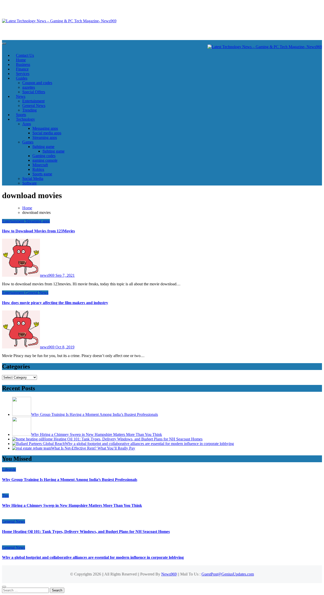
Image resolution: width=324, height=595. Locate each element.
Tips (5, 495)
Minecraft (40, 165)
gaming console (44, 160)
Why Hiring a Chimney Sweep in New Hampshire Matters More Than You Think (72, 505)
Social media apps (46, 133)
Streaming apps (44, 137)
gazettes (28, 87)
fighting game (43, 146)
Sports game (42, 174)
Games (27, 142)
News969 (169, 574)
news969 (47, 275)
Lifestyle (9, 469)
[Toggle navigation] (4, 43)
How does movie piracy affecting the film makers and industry (55, 303)
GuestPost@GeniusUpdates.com (227, 574)
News (20, 96)
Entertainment (33, 101)
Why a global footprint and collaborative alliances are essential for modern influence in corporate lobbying (93, 557)
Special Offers (33, 92)
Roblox (38, 169)
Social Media (32, 178)
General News (33, 105)
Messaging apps (45, 128)
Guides (21, 78)
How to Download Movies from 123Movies (38, 231)
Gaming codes (43, 156)
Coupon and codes (37, 83)
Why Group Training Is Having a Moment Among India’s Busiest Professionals (69, 479)
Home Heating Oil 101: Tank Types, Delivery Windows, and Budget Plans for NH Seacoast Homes (86, 531)
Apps (26, 124)
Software (29, 183)
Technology (25, 119)
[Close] (4, 586)
